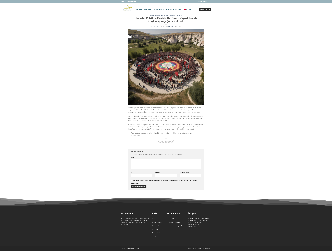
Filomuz (168, 9)
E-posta (158, 172)
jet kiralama (159, 15)
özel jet (166, 15)
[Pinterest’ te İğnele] (169, 141)
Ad (132, 172)
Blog (174, 9)
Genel (152, 15)
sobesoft (171, 26)
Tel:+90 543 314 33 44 (204, 1)
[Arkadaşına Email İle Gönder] (166, 141)
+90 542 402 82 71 (193, 224)
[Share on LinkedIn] (172, 141)
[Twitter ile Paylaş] (163, 141)
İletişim (180, 9)
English (188, 9)
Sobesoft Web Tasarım (130, 248)
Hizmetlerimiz (158, 9)
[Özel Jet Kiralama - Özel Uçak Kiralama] (127, 8)
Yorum (133, 157)
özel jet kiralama (176, 15)
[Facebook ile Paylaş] (159, 141)
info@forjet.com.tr (194, 226)
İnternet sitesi (184, 172)
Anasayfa (139, 9)
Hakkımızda (147, 9)
